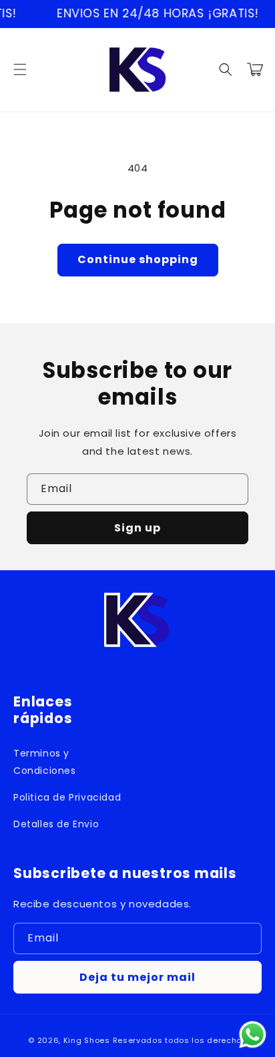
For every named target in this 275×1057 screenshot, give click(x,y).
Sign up (137, 528)
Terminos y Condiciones (44, 762)
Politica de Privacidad (67, 797)
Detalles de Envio (56, 824)
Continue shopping (137, 259)
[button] (20, 69)
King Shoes (86, 1040)
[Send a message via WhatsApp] (252, 1034)
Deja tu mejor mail (137, 977)
